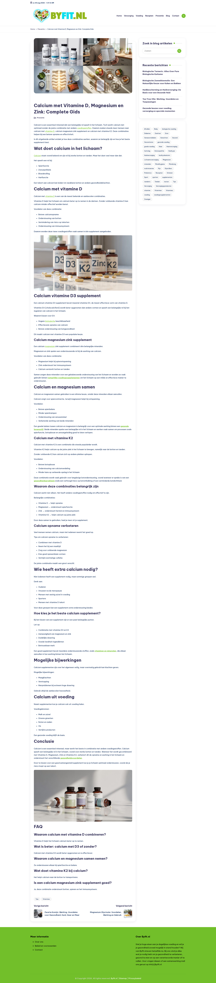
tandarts (147, 182)
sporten (155, 177)
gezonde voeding (163, 142)
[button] (179, 51)
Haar (160, 146)
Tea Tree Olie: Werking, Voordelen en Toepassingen (161, 100)
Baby (156, 129)
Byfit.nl (114, 978)
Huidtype (171, 151)
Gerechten (164, 138)
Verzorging (148, 186)
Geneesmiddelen (150, 138)
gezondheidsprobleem (44, 481)
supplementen (167, 177)
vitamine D (49, 131)
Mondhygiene (160, 164)
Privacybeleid (134, 978)
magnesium (50, 346)
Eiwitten (158, 133)
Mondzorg (172, 164)
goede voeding (149, 146)
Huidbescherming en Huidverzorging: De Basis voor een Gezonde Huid (162, 91)
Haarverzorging (171, 146)
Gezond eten (148, 142)
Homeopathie (159, 151)
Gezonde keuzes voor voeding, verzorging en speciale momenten (159, 109)
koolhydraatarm (164, 155)
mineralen (147, 164)
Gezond (175, 138)
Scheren (170, 173)
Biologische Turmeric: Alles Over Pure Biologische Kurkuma (161, 73)
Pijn (159, 168)
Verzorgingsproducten (163, 186)
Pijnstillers (168, 168)
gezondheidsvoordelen (71, 758)
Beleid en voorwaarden (45, 946)
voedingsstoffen (84, 128)
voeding (147, 195)
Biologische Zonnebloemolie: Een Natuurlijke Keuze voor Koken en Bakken (162, 82)
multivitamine (149, 168)
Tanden (157, 182)
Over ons (39, 942)
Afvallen (147, 129)
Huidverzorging (149, 155)
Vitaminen (158, 190)
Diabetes (147, 133)
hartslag (147, 151)
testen (166, 182)
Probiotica (147, 173)
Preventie (39, 99)
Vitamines (46, 899)
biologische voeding (169, 129)
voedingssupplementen (162, 195)
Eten (166, 133)
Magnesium (167, 160)
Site (121, 978)
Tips (37, 899)
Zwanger (147, 199)
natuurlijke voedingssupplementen (64, 378)
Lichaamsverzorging (151, 160)
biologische (50, 321)
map (125, 978)
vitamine (147, 190)
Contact (39, 950)
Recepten (159, 173)
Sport (146, 177)
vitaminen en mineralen (105, 651)
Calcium (37, 155)
